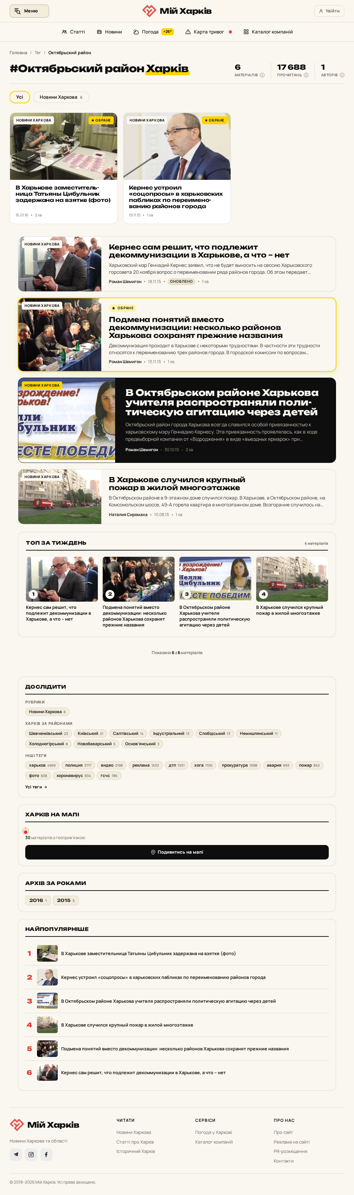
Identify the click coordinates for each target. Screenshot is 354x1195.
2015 (66, 900)
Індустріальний (171, 733)
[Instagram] (31, 1154)
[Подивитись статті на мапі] (25, 831)
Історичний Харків (136, 1151)
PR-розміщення (290, 1151)
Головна (18, 53)
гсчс (109, 775)
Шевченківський (48, 733)
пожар (309, 765)
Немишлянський (259, 733)
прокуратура (239, 765)
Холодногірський (48, 744)
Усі (19, 97)
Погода (157, 32)
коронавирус (74, 775)
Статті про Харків (135, 1142)
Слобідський (214, 733)
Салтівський (128, 733)
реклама (145, 765)
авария (278, 765)
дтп (177, 765)
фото (38, 775)
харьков (42, 765)
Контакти (284, 1161)
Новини (113, 32)
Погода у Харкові (213, 1132)
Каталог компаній (272, 32)
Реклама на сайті (292, 1142)
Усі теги (33, 787)
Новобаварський (96, 744)
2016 (38, 900)
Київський (90, 733)
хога (203, 765)
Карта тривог (209, 32)
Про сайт (283, 1132)
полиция (78, 765)
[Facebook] (46, 1154)
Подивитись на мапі (180, 852)
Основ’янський (142, 744)
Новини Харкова (61, 97)
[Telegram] (16, 1154)
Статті (77, 32)
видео (112, 765)
